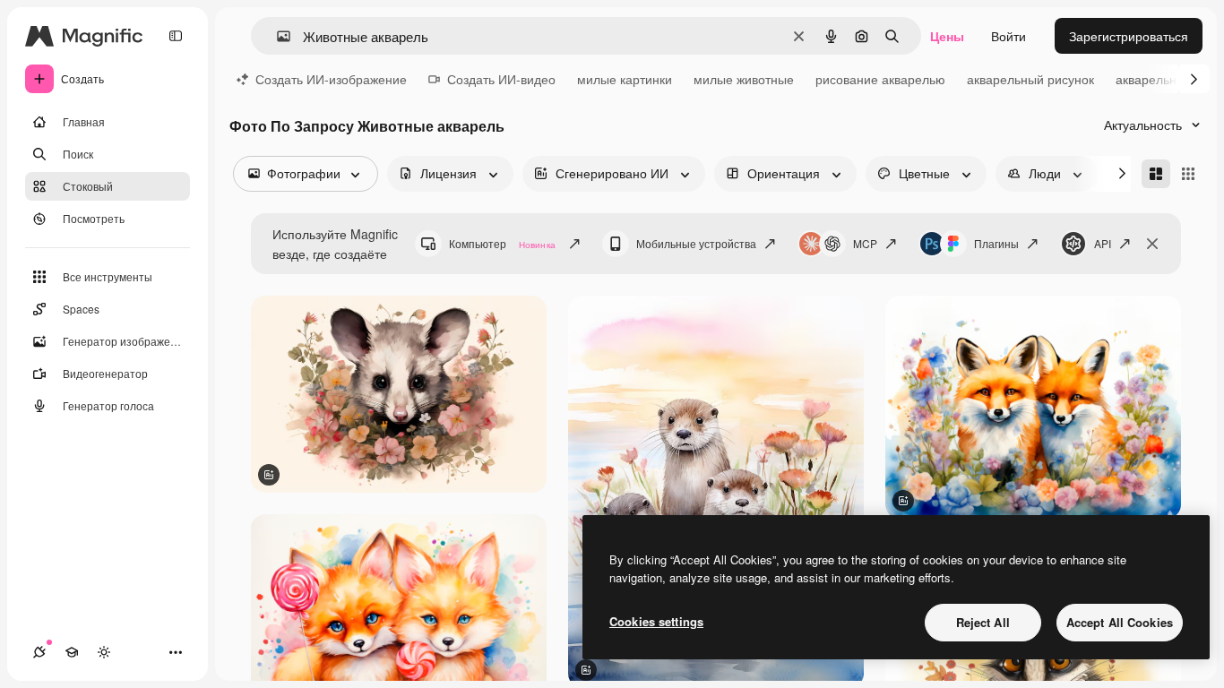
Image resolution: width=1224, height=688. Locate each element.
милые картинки (624, 79)
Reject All (983, 622)
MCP (865, 243)
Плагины (996, 243)
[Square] (1188, 173)
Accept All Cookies (1119, 622)
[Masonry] (1156, 173)
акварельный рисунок (1030, 79)
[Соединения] (39, 652)
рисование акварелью (880, 79)
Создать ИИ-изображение (331, 79)
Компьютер (502, 243)
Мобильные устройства (696, 243)
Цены (947, 36)
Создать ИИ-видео (501, 79)
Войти (1008, 36)
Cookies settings (656, 621)
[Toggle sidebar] (175, 36)
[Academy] (71, 652)
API (1102, 243)
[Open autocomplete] (276, 36)
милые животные (744, 79)
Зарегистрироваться (1128, 36)
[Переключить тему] (104, 652)
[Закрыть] (1152, 243)
